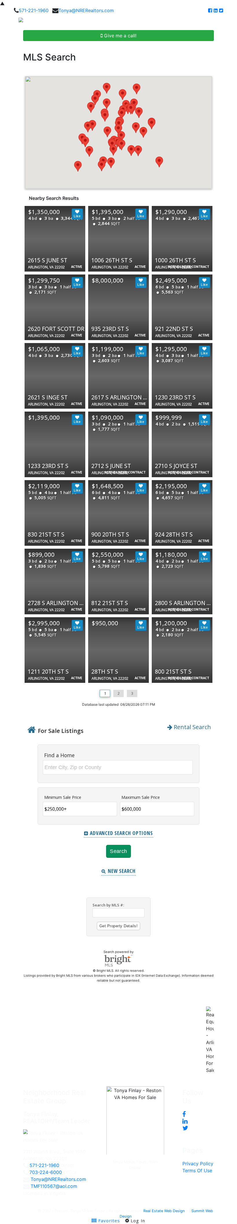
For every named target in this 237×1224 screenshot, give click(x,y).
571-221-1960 (34, 10)
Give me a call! (119, 35)
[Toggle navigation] (226, 22)
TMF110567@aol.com (54, 1186)
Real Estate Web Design (164, 1211)
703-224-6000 (45, 1172)
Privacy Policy (197, 1163)
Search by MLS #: (108, 905)
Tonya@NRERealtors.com (86, 10)
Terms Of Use (197, 1170)
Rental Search (191, 727)
